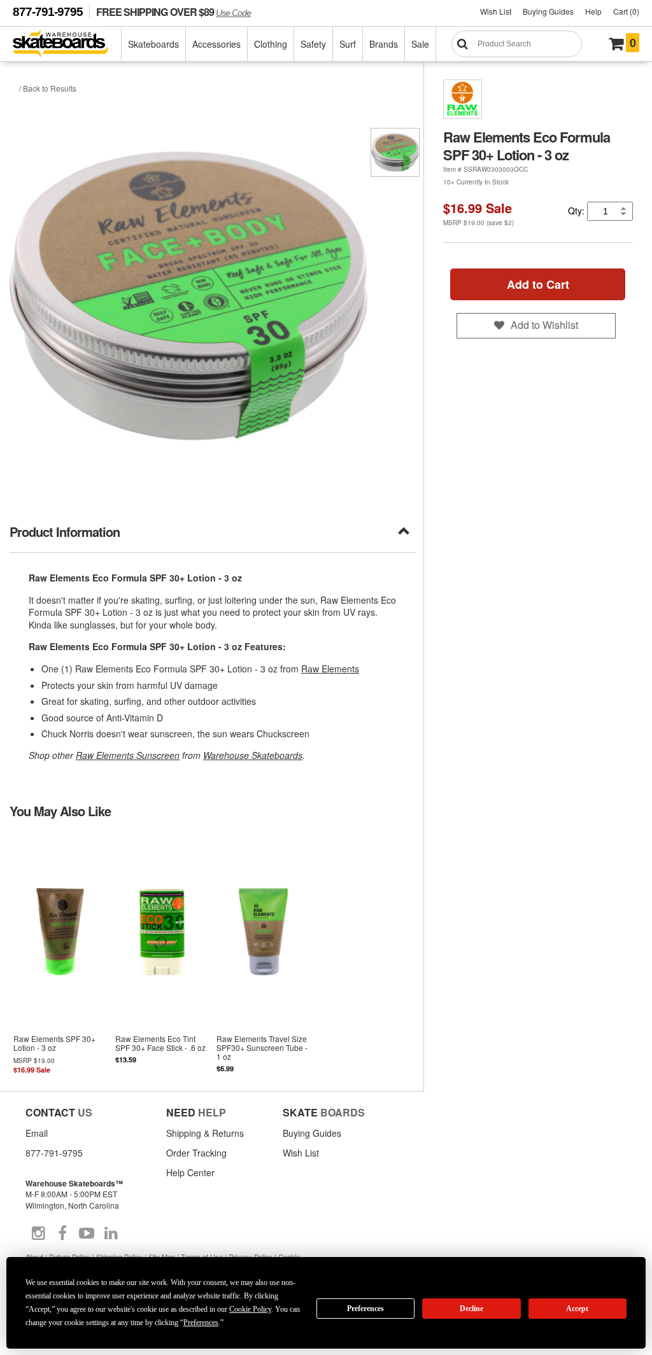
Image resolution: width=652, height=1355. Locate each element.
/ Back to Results (47, 88)
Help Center (190, 1172)
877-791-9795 (48, 11)
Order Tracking (196, 1152)
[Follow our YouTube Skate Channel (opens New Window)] (86, 1233)
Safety (313, 44)
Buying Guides (548, 11)
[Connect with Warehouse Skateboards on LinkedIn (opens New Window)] (110, 1233)
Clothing (270, 44)
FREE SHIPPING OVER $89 (173, 11)
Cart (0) (626, 11)
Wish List (495, 11)
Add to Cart (538, 284)
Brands (383, 44)
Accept (577, 1308)
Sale (420, 44)
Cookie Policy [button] (250, 1309)
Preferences (365, 1308)
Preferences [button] (200, 1322)
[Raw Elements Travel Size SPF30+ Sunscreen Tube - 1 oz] (264, 953)
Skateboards (153, 44)
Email (36, 1133)
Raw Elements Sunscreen (128, 755)
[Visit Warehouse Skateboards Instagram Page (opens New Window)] (38, 1233)
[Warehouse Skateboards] (67, 44)
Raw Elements (330, 668)
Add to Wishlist (544, 324)
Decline (471, 1308)
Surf (347, 44)
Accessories (216, 44)
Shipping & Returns (205, 1133)
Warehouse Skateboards (252, 755)
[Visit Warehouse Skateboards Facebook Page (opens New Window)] (62, 1233)
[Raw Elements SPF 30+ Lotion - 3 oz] (60, 953)
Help (593, 11)
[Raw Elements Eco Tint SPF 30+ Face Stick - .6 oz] (162, 953)
